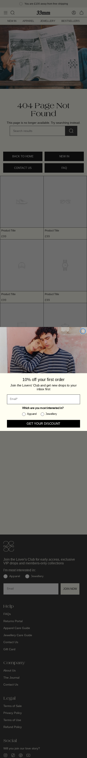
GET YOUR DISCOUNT (43, 423)
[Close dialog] (83, 331)
